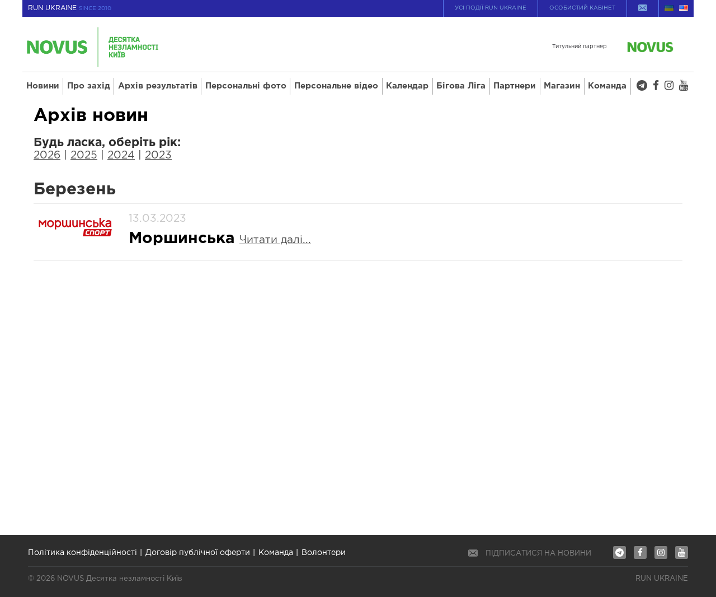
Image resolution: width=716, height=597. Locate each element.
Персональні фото (245, 86)
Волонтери (324, 552)
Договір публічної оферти (197, 552)
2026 (47, 155)
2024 (121, 155)
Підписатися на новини (538, 554)
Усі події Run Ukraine (490, 8)
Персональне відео (336, 86)
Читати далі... (275, 240)
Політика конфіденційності (82, 552)
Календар (407, 86)
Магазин (562, 86)
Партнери (514, 86)
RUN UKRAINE (69, 8)
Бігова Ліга (461, 86)
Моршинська (184, 238)
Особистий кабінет (582, 8)
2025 (83, 155)
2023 (158, 155)
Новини (42, 86)
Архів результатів (157, 86)
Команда (607, 86)
